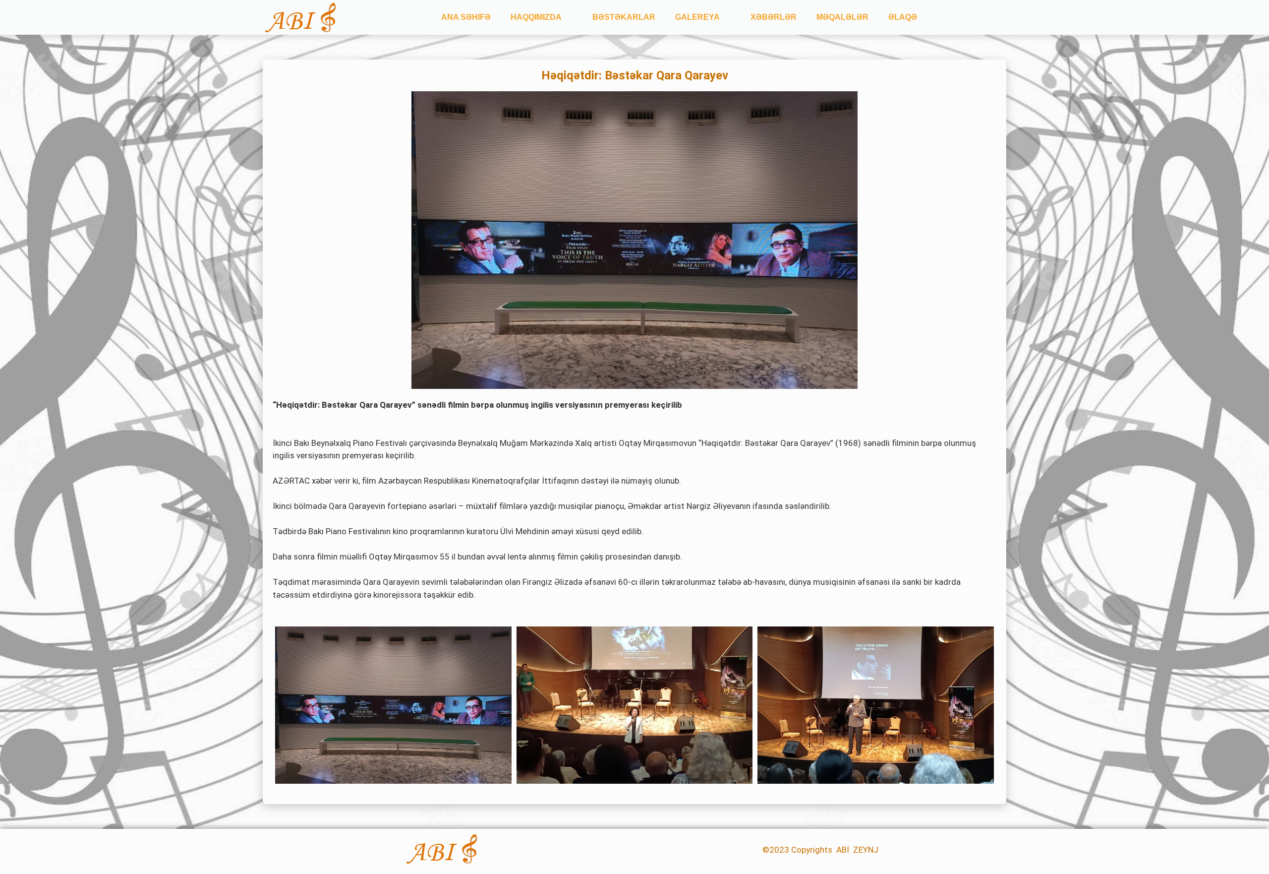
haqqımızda (536, 17)
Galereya (697, 17)
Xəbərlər (773, 17)
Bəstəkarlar (623, 17)
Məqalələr (842, 17)
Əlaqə (902, 17)
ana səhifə (466, 17)
